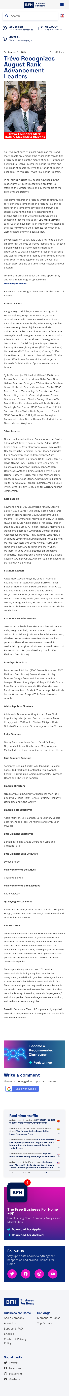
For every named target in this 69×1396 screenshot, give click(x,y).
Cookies (9, 1334)
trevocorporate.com (15, 283)
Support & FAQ (13, 1328)
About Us (10, 1323)
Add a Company (14, 1318)
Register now (42, 1062)
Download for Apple (26, 1229)
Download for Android (28, 1235)
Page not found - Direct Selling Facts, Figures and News (32, 1155)
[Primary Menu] (62, 4)
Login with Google (26, 1088)
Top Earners (44, 1323)
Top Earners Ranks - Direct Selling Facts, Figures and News (29, 1132)
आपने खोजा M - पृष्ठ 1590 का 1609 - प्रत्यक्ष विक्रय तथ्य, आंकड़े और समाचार (32, 1121)
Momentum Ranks (48, 1318)
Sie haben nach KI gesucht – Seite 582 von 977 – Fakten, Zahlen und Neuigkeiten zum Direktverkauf (31, 1165)
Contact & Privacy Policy (15, 1341)
